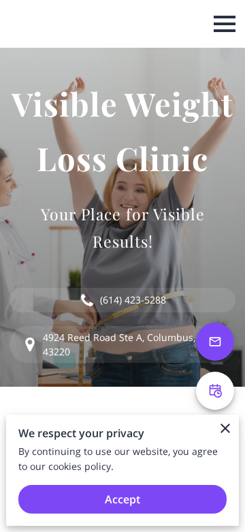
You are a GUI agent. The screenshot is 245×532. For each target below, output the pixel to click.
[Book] (215, 391)
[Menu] (224, 24)
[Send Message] (215, 342)
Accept (122, 499)
